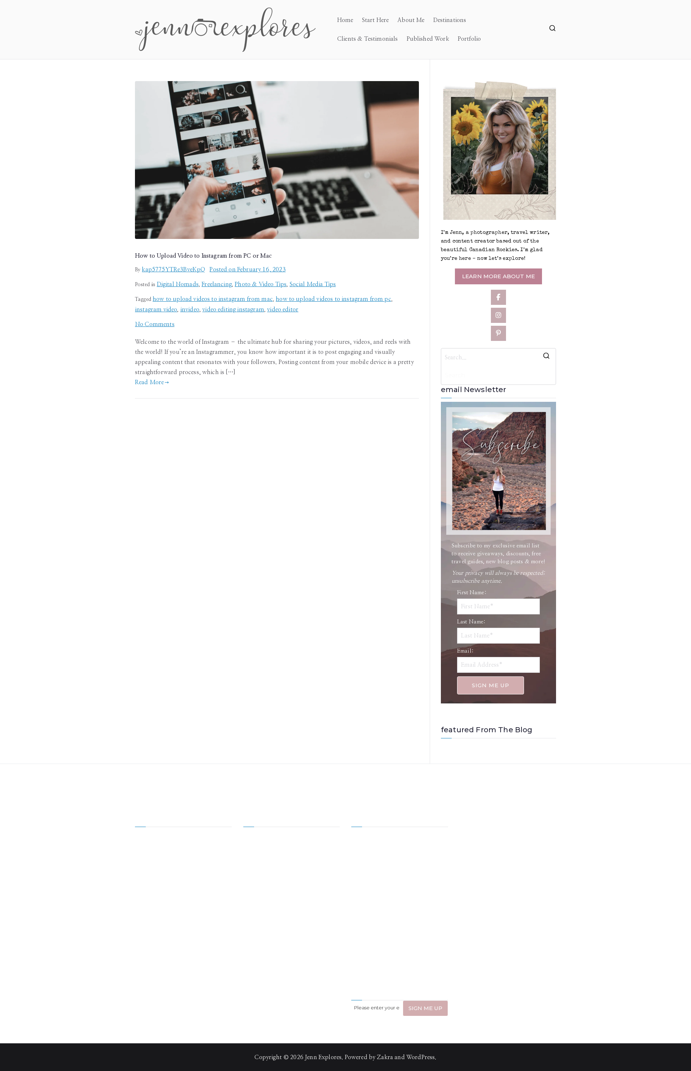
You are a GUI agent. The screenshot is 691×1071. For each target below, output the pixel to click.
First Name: (472, 592)
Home (345, 20)
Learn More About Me (498, 276)
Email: (465, 651)
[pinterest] (498, 333)
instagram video (156, 309)
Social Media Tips (313, 284)
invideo (189, 309)
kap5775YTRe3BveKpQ (173, 269)
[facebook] (498, 297)
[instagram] (498, 315)
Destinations (449, 20)
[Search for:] (498, 357)
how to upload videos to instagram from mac (213, 299)
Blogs (299, 878)
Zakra (385, 1057)
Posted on (247, 269)
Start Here (375, 20)
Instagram (256, 892)
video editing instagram (233, 309)
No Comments (155, 324)
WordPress (420, 1057)
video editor (282, 309)
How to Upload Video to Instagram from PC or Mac (203, 256)
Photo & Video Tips (260, 284)
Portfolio (469, 39)
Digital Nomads (178, 284)
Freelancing (217, 284)
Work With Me (263, 865)
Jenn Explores (323, 1057)
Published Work (428, 39)
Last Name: (471, 622)
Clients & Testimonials (367, 39)
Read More (149, 382)
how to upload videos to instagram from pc (333, 299)
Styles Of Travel (312, 851)
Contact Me (307, 892)
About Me (410, 20)
